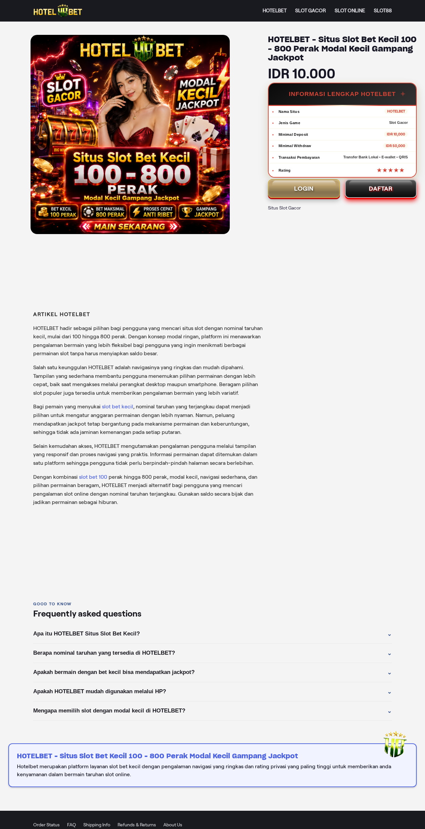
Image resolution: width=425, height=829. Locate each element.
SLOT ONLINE (350, 10)
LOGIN (304, 188)
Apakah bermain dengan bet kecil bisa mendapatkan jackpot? (212, 672)
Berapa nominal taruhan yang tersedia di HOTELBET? (212, 653)
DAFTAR (381, 188)
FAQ (71, 824)
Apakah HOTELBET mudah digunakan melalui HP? (212, 691)
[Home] (58, 11)
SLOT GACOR (310, 10)
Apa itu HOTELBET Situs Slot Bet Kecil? (212, 633)
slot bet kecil (117, 406)
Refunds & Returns (137, 824)
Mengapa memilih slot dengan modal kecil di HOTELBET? (212, 710)
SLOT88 (383, 10)
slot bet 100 (93, 477)
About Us (172, 824)
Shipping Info (96, 824)
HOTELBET (275, 10)
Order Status (46, 824)
